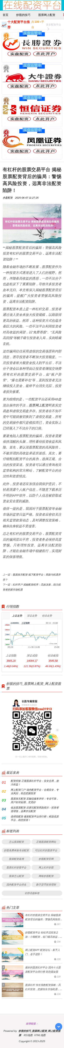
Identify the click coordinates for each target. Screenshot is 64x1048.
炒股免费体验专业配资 (16, 850)
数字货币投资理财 (46, 884)
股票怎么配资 (16, 876)
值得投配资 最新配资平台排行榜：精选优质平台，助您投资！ (35, 818)
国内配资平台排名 (16, 884)
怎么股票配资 (16, 841)
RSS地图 (28, 1035)
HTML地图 (40, 1035)
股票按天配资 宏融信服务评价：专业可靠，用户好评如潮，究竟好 (35, 800)
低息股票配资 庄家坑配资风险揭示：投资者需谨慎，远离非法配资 (35, 809)
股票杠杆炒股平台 (16, 867)
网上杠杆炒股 (46, 867)
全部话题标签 (32, 893)
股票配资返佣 (16, 859)
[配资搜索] (58, 5)
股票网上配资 (46, 15)
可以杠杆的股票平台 (46, 850)
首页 (5, 15)
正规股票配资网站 (46, 841)
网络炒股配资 (46, 876)
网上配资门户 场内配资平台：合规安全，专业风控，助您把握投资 (35, 791)
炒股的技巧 (23, 15)
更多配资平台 (53, 24)
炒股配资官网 (46, 859)
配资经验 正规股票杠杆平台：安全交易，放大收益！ (35, 782)
